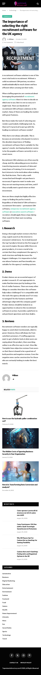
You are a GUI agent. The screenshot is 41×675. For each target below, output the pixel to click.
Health (4, 610)
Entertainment (7, 588)
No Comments (8, 42)
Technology (7, 16)
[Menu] (3, 3)
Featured (5, 599)
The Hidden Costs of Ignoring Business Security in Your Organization (17, 452)
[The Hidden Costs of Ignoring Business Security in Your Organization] (20, 438)
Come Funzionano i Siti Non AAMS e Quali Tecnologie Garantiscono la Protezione (27, 526)
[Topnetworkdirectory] (20, 3)
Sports (4, 631)
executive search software (23, 212)
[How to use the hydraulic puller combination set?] (20, 405)
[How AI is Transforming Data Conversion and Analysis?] (20, 471)
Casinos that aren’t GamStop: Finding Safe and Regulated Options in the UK (27, 554)
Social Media (6, 628)
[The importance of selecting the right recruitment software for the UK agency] (20, 58)
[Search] (37, 3)
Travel (4, 639)
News (4, 621)
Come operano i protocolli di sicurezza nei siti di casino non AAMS (27, 513)
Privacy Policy (25, 662)
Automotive (6, 574)
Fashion (5, 595)
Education (6, 584)
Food (4, 603)
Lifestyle (5, 617)
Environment (7, 592)
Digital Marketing (8, 581)
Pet (3, 624)
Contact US (14, 662)
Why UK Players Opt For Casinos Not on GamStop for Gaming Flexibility (27, 540)
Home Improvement (9, 613)
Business (5, 577)
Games (4, 606)
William (11, 39)
